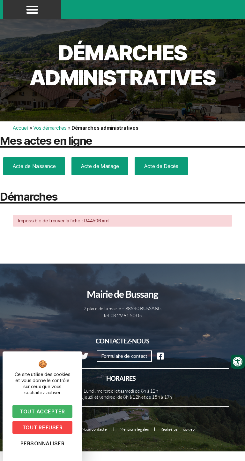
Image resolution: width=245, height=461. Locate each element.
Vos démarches (50, 128)
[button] (32, 9)
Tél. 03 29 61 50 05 (122, 315)
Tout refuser (42, 427)
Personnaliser (42, 443)
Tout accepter (42, 411)
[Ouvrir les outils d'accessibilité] (238, 362)
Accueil (20, 128)
